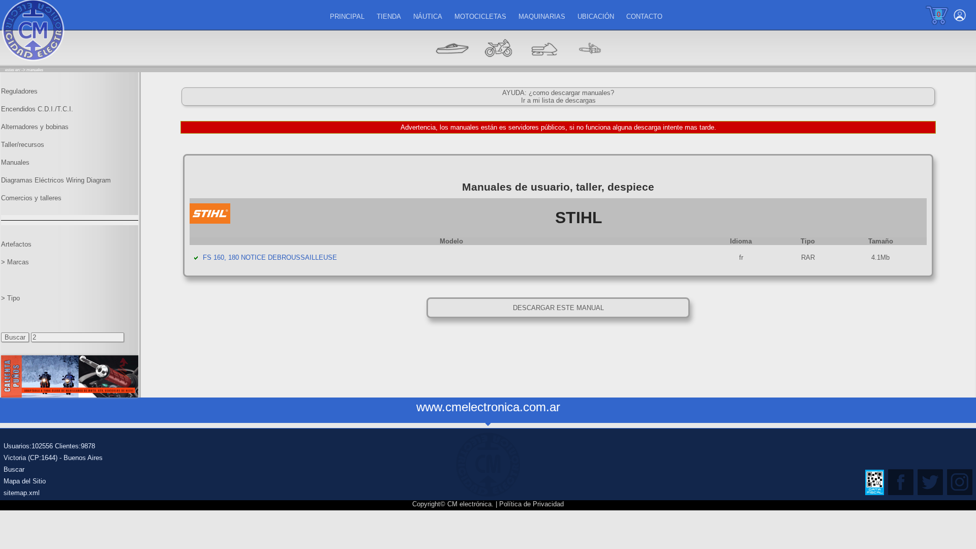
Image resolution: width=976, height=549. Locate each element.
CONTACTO (644, 16)
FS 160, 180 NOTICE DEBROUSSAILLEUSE (270, 257)
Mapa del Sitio (25, 481)
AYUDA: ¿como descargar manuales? (558, 93)
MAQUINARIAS (541, 16)
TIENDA (389, 16)
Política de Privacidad (531, 504)
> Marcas (15, 262)
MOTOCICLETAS (480, 16)
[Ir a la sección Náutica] (452, 64)
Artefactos (16, 244)
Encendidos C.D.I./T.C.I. (37, 109)
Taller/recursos (22, 144)
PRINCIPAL (347, 16)
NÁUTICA (427, 16)
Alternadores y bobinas (35, 127)
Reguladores (19, 91)
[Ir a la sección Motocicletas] (498, 64)
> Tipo (10, 298)
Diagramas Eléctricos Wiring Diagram (56, 180)
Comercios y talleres (31, 198)
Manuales (15, 162)
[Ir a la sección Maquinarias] (544, 64)
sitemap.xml (22, 493)
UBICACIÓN (595, 16)
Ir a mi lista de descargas (558, 100)
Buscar (14, 469)
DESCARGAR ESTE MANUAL (558, 308)
